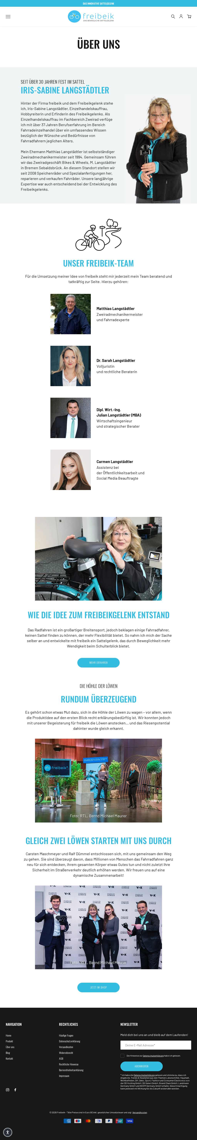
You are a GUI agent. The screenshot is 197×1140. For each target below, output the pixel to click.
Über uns (10, 1047)
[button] (7, 1132)
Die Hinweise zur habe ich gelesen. (154, 1055)
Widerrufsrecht (66, 1053)
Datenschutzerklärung (69, 1041)
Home (8, 1035)
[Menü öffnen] (8, 16)
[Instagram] (7, 1089)
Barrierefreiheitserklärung (71, 1070)
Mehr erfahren (98, 662)
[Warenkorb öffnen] (189, 16)
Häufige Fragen (66, 1035)
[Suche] (173, 16)
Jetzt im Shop (98, 987)
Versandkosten (66, 1047)
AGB (61, 1058)
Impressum (64, 1076)
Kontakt (9, 1058)
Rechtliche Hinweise (68, 1064)
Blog (8, 1053)
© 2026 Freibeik (57, 1112)
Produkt (9, 1041)
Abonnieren (142, 1066)
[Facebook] (15, 1089)
